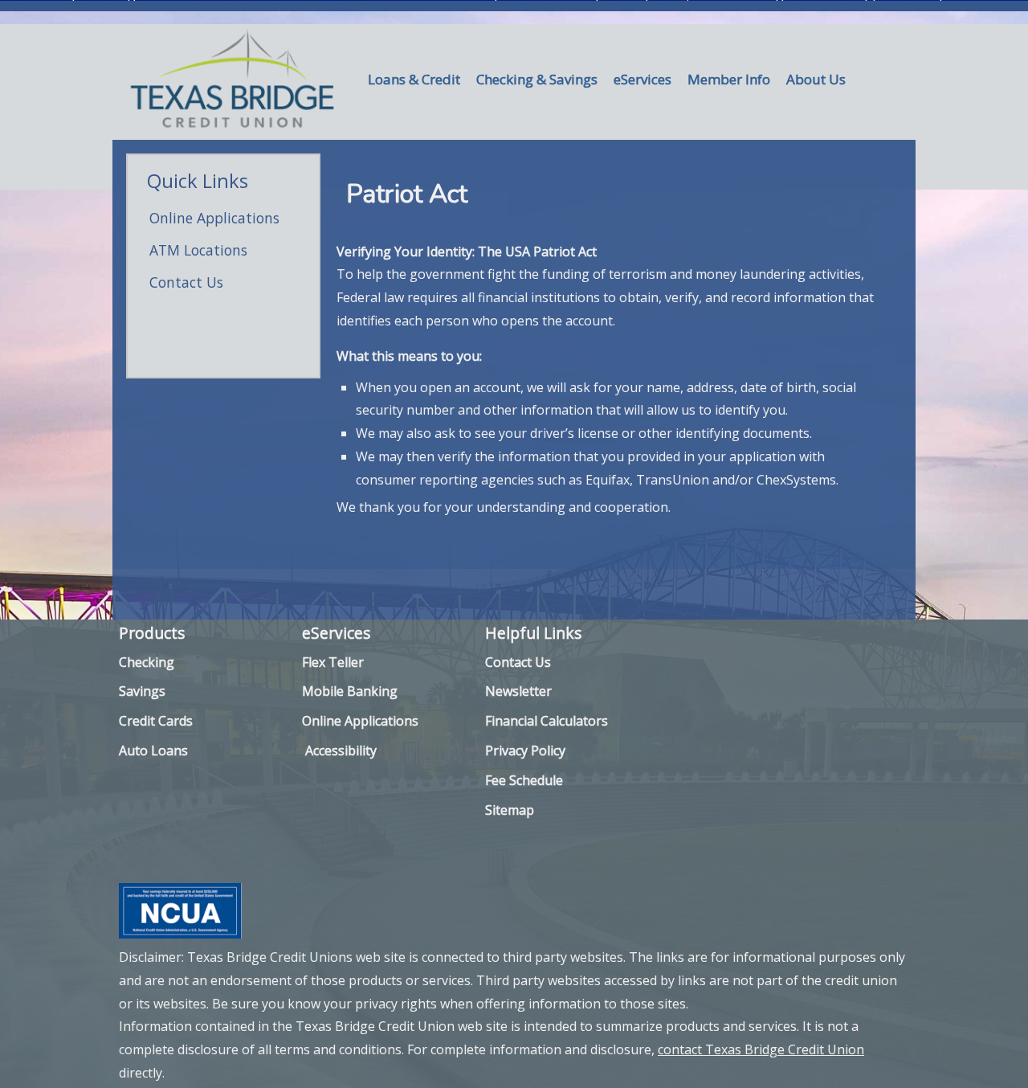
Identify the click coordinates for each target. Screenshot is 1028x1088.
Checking (146, 662)
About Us (816, 79)
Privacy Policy (525, 750)
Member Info (728, 79)
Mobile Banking (350, 691)
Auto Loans (153, 750)
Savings (142, 691)
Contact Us (186, 282)
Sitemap (509, 810)
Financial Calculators (546, 721)
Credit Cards (156, 721)
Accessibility (341, 750)
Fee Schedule (524, 780)
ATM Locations (198, 250)
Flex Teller (333, 662)
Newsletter (518, 691)
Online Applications (214, 217)
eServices (642, 79)
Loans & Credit (414, 79)
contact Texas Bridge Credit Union (761, 1049)
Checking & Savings (537, 79)
